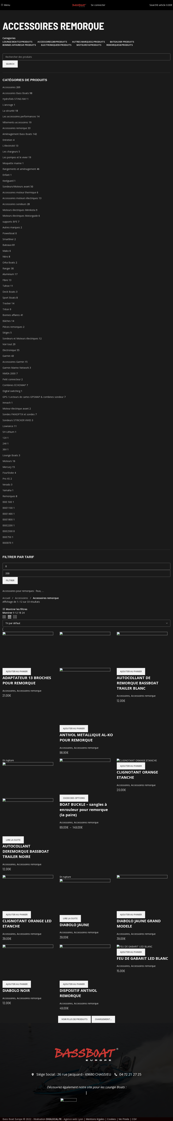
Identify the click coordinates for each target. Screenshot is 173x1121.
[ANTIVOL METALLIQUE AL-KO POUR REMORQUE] (85, 649)
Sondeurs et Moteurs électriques (20, 338)
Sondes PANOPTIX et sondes (19, 414)
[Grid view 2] (4, 617)
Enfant (6, 174)
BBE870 (7, 542)
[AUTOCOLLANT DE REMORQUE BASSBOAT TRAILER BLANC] (142, 649)
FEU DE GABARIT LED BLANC (142, 958)
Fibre (5, 280)
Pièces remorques (12, 326)
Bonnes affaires (11, 315)
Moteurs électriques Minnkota (19, 210)
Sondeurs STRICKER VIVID (17, 420)
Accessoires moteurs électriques (20, 198)
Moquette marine (12, 163)
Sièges (6, 332)
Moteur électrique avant (16, 408)
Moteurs (7, 461)
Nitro (5, 256)
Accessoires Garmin (13, 361)
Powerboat (9, 233)
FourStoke (8, 472)
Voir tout (7, 344)
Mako (6, 250)
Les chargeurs (10, 151)
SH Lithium (8, 431)
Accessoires (9, 87)
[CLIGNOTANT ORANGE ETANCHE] (137, 760)
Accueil (7, 598)
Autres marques (11, 227)
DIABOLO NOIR (16, 990)
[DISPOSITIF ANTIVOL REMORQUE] (85, 962)
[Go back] (7, 14)
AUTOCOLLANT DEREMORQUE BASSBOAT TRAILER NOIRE (26, 851)
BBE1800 (8, 519)
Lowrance (8, 426)
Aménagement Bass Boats (17, 134)
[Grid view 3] (9, 617)
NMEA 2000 (9, 373)
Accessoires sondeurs (14, 204)
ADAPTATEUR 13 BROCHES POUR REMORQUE (27, 680)
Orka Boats (9, 262)
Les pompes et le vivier (15, 157)
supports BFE (10, 221)
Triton (6, 309)
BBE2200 (8, 525)
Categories (9, 38)
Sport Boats (9, 297)
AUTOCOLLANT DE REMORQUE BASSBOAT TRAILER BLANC (137, 683)
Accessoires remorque (15, 128)
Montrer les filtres (16, 609)
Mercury (7, 467)
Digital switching (11, 391)
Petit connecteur (12, 379)
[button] (17, 671)
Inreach (7, 402)
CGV (134, 1119)
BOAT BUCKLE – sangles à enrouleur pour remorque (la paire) (84, 809)
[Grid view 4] (15, 617)
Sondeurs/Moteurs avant (16, 186)
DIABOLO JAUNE (74, 924)
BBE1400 (8, 513)
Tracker (7, 303)
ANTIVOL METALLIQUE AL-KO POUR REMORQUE (86, 737)
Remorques (9, 496)
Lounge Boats (10, 455)
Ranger (6, 268)
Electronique (9, 350)
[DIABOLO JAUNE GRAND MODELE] (142, 892)
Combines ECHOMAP (14, 385)
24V (5, 443)
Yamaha (7, 490)
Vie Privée (124, 1119)
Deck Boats (9, 291)
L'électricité (9, 145)
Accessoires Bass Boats (16, 93)
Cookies (111, 1119)
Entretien (7, 139)
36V (5, 449)
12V (5, 437)
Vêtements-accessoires (15, 122)
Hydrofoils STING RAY (15, 98)
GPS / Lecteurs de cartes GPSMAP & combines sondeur (33, 396)
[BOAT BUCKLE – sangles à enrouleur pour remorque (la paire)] (85, 776)
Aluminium (8, 274)
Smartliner (8, 239)
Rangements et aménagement (19, 169)
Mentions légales (95, 1119)
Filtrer (10, 580)
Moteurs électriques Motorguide (20, 215)
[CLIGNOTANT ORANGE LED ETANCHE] (28, 892)
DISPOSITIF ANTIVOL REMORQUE (78, 993)
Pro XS (6, 478)
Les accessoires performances (19, 116)
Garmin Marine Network (16, 367)
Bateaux (7, 245)
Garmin (6, 355)
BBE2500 (8, 531)
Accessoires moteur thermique (19, 192)
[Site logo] (79, 4)
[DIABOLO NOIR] (28, 962)
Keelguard (8, 180)
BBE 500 (7, 502)
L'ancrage (8, 104)
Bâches (7, 321)
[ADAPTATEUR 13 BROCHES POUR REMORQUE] (28, 649)
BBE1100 (8, 507)
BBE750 (7, 537)
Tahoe (6, 285)
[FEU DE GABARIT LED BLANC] (134, 946)
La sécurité (9, 110)
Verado (6, 484)
